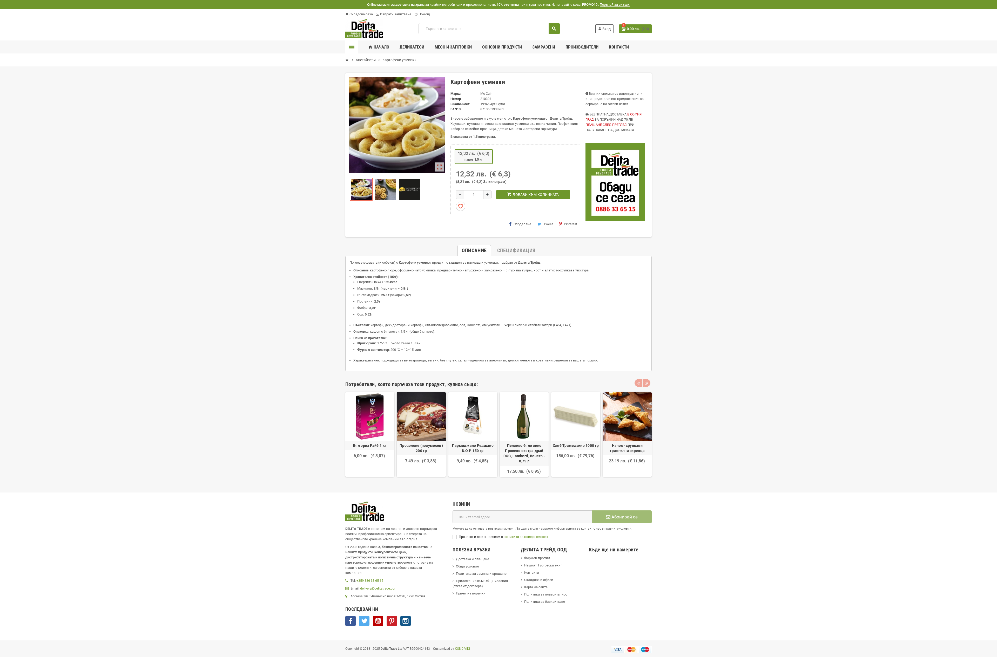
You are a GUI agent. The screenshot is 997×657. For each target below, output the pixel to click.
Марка (455, 93)
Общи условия (467, 566)
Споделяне (522, 224)
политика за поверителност (526, 537)
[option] (369, 434)
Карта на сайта (536, 587)
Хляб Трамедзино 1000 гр (576, 445)
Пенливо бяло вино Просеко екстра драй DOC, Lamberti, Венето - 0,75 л (524, 453)
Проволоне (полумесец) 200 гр (421, 448)
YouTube (378, 621)
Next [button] (646, 383)
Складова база (359, 14)
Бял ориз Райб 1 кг (369, 445)
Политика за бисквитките (544, 602)
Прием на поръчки (471, 593)
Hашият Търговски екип (543, 565)
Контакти (531, 572)
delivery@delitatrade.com (378, 588)
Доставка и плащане (472, 559)
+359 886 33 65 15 (369, 581)
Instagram (405, 621)
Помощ (422, 14)
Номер (455, 99)
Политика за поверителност (546, 594)
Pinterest (570, 224)
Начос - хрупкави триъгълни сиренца (627, 448)
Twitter (364, 621)
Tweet (548, 224)
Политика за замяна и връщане (481, 574)
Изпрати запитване (395, 14)
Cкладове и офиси (538, 580)
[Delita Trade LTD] (364, 28)
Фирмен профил (537, 558)
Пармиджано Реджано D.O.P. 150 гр (473, 448)
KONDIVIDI (462, 649)
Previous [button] (638, 383)
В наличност (460, 104)
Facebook (350, 621)
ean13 (455, 109)
